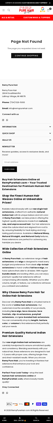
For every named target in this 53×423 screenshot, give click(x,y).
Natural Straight (11, 236)
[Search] (8, 10)
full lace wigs (37, 267)
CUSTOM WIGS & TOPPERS (35, 17)
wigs (21, 261)
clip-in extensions (21, 314)
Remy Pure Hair (13, 218)
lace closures (29, 311)
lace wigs (16, 311)
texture (43, 320)
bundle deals (9, 273)
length (34, 320)
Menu (49, 420)
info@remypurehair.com (21, 108)
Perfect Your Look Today (15, 372)
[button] (48, 10)
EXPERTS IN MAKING (26, 3)
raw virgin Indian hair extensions (23, 342)
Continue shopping (26, 55)
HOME (4, 420)
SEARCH (36, 420)
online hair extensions (25, 305)
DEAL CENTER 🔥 (20, 420)
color (5, 323)
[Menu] (3, 10)
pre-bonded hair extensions (34, 317)
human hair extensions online (18, 375)
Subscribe (9, 169)
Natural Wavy (41, 233)
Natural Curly (33, 236)
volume (15, 323)
